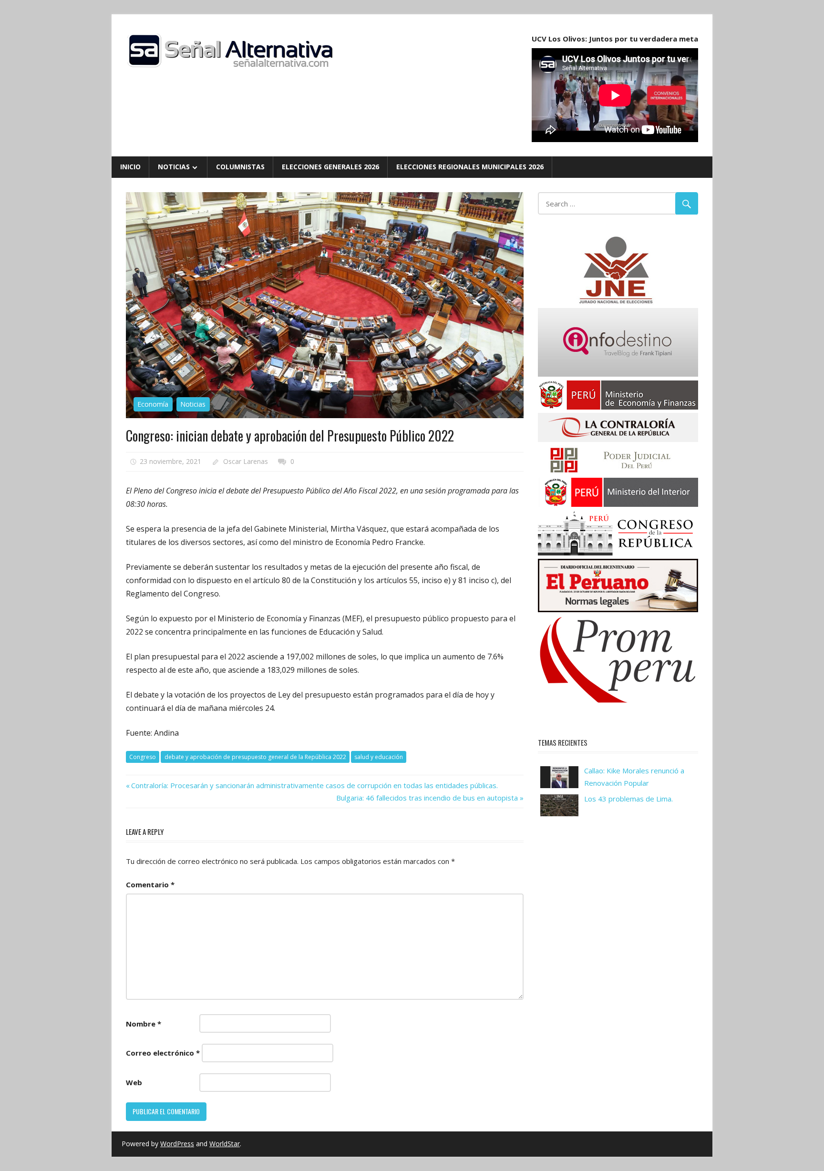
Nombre (143, 1023)
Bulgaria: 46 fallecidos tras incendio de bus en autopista (427, 797)
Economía (152, 404)
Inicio (130, 166)
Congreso (142, 757)
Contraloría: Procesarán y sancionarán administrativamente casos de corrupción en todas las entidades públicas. (314, 785)
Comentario (150, 884)
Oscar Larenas (245, 461)
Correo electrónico (163, 1053)
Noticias (174, 166)
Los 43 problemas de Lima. (628, 798)
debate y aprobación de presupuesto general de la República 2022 (255, 757)
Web (134, 1082)
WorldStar (224, 1143)
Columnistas (240, 166)
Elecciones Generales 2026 (330, 166)
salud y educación (378, 757)
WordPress (177, 1143)
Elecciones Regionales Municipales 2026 (470, 166)
